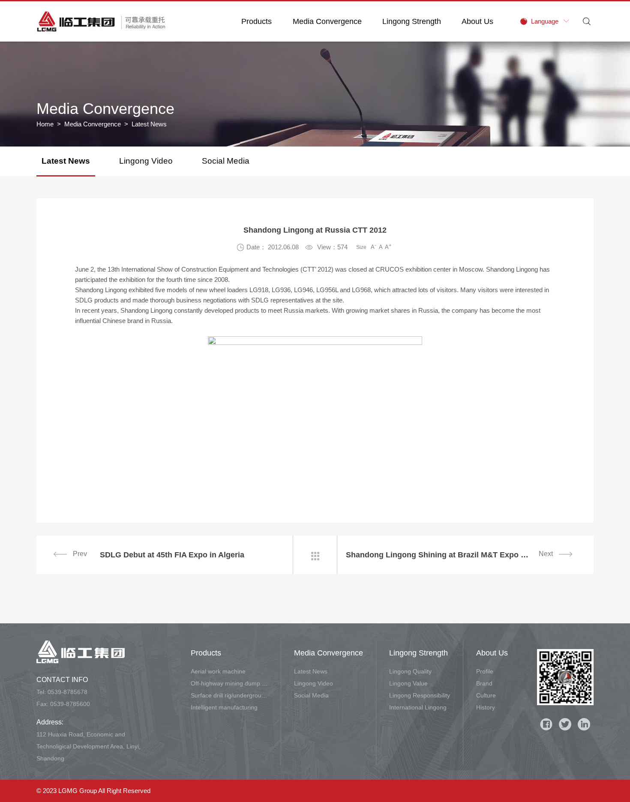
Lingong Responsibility (419, 695)
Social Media (225, 160)
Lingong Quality (410, 671)
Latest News (66, 160)
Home (45, 124)
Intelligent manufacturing (224, 707)
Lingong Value (408, 683)
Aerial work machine (218, 671)
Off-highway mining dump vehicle (229, 683)
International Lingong (418, 707)
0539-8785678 (67, 691)
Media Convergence (327, 21)
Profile (484, 671)
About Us (477, 21)
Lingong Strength (411, 21)
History (485, 707)
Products (256, 21)
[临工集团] (101, 21)
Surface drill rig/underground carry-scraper (229, 695)
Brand (484, 683)
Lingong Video (146, 160)
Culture (486, 695)
